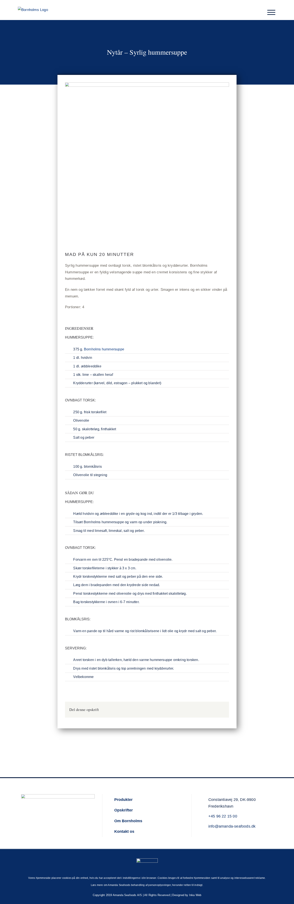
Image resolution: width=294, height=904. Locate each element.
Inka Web (195, 895)
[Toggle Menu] (271, 12)
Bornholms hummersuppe (104, 349)
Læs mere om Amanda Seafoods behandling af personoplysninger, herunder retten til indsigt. (147, 885)
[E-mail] (221, 710)
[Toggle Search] (260, 12)
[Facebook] (214, 710)
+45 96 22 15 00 (222, 816)
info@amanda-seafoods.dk (232, 826)
